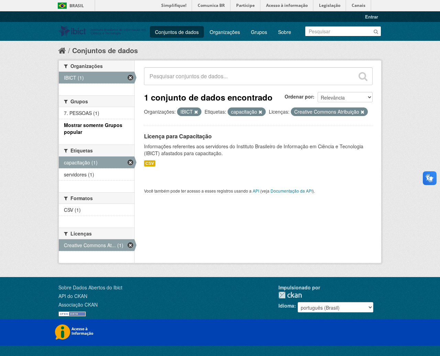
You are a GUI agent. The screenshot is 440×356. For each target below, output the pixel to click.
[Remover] (196, 112)
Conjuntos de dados (177, 31)
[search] (363, 76)
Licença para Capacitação (178, 136)
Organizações (225, 31)
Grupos (259, 31)
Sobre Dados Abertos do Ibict (90, 287)
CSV (149, 163)
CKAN (290, 295)
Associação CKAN (78, 304)
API (256, 191)
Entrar (371, 16)
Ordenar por (299, 96)
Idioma (286, 305)
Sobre (284, 31)
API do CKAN (72, 295)
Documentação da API (291, 191)
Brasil (76, 6)
